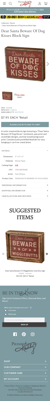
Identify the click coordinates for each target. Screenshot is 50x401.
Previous (3, 254)
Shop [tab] (7, 361)
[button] (4, 3)
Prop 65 (22, 388)
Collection (5, 23)
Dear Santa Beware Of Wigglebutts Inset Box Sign (25, 271)
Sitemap (29, 388)
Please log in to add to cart (25, 124)
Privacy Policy (9, 386)
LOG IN (16, 10)
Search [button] (10, 3)
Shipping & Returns (39, 386)
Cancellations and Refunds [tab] (16, 196)
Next (46, 254)
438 (16, 165)
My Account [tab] (11, 379)
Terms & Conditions (23, 386)
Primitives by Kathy (20, 395)
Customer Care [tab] (13, 373)
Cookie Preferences (25, 392)
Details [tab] (6, 151)
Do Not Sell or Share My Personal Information (25, 390)
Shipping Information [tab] (13, 191)
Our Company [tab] (12, 367)
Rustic (12, 23)
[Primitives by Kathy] (24, 353)
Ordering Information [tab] (14, 185)
